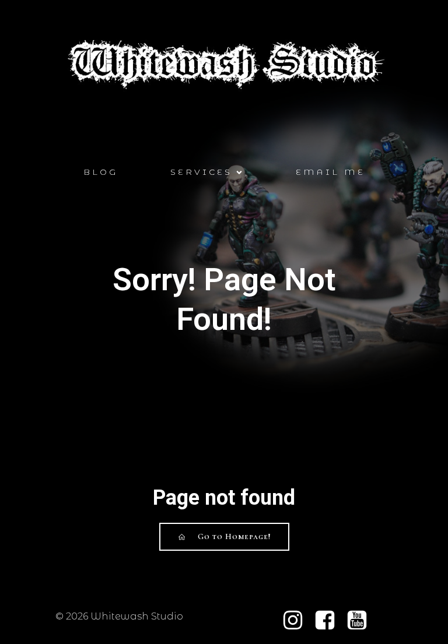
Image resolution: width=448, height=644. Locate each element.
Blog (100, 172)
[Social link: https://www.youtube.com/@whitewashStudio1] (361, 620)
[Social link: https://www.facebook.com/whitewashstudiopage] (329, 620)
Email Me (330, 172)
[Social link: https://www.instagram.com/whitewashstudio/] (297, 620)
